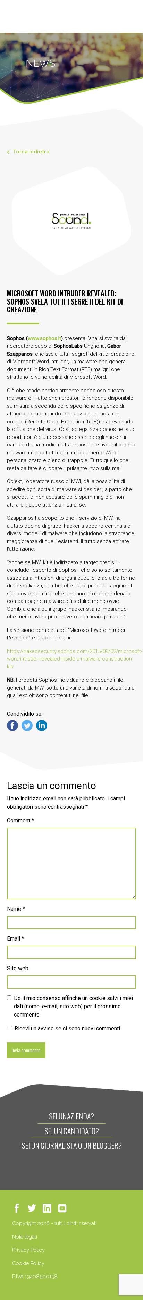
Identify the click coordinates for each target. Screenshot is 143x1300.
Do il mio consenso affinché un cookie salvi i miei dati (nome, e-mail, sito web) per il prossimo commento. (73, 1006)
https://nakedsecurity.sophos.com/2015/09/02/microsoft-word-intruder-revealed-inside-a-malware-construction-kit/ (74, 659)
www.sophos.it (44, 338)
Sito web (17, 968)
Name (16, 909)
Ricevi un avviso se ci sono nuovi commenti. (67, 1028)
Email (15, 938)
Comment (20, 820)
